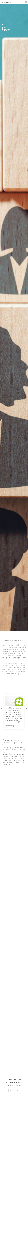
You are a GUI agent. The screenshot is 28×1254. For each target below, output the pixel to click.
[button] (26, 2)
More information (14, 1091)
